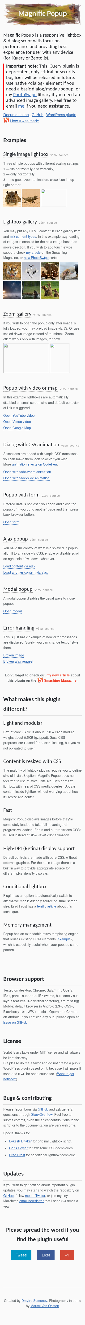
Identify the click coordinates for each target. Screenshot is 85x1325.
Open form (11, 522)
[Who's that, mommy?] (50, 290)
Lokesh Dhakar (20, 1141)
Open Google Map (17, 427)
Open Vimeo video (17, 421)
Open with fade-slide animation (26, 478)
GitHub (37, 114)
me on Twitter (35, 1195)
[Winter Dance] (31, 271)
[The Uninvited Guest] (50, 271)
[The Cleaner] (12, 271)
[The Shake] (31, 290)
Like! (46, 1255)
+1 (67, 1255)
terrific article (46, 906)
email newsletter (31, 1200)
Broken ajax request (18, 661)
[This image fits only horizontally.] (31, 198)
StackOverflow (41, 1114)
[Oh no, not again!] (69, 271)
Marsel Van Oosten (44, 1305)
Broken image (13, 655)
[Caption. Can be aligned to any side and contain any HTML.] (12, 198)
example (64, 939)
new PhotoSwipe (36, 257)
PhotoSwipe (25, 95)
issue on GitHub (15, 1022)
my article (33, 252)
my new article (58, 675)
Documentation (16, 114)
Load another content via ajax (25, 572)
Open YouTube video (19, 415)
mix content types (23, 236)
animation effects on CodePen (34, 464)
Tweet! (21, 1255)
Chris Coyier (18, 1148)
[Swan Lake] (12, 290)
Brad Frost (17, 1154)
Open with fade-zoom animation (27, 471)
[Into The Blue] (26, 358)
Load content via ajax (19, 566)
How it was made (24, 121)
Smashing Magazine (60, 680)
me (21, 106)
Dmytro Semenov (34, 1300)
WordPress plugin (61, 114)
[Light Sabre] (59, 358)
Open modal (12, 611)
